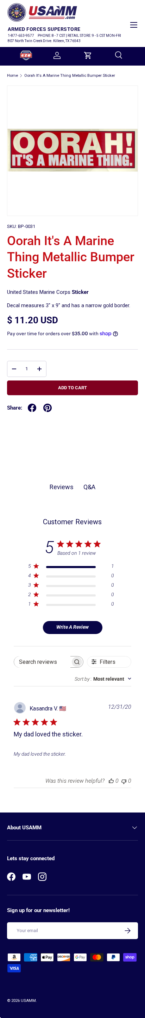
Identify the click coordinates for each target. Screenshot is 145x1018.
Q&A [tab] (89, 487)
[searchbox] (42, 662)
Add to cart (72, 387)
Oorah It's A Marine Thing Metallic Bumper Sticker (69, 75)
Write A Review (72, 627)
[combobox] (103, 679)
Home (12, 75)
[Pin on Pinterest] (47, 408)
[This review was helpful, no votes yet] (111, 780)
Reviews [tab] (62, 487)
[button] (88, 55)
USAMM (28, 1000)
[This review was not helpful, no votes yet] (123, 780)
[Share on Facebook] (32, 408)
